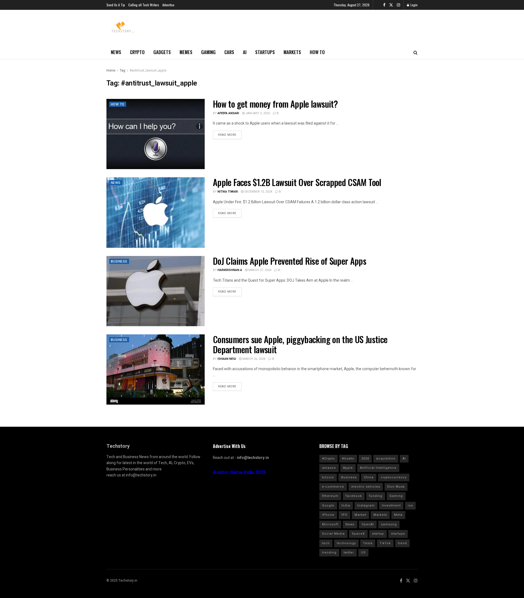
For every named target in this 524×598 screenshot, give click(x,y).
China (369, 477)
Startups (265, 52)
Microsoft (330, 524)
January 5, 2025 (257, 113)
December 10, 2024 (257, 191)
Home (110, 70)
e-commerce (333, 486)
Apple (348, 468)
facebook (354, 496)
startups (398, 533)
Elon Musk (396, 486)
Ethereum (330, 496)
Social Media (333, 533)
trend (402, 543)
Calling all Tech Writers (143, 4)
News (116, 52)
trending (329, 552)
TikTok (385, 543)
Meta (398, 514)
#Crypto (328, 458)
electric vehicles (365, 486)
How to (317, 52)
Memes (186, 52)
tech (326, 543)
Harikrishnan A (230, 270)
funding (375, 496)
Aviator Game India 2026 (239, 472)
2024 (365, 458)
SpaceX (358, 533)
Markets (292, 52)
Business (119, 261)
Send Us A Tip (115, 4)
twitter (349, 552)
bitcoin (328, 477)
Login (414, 4)
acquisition (385, 458)
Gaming (208, 52)
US (363, 552)
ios (410, 505)
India (345, 505)
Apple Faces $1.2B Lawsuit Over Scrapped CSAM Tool (297, 182)
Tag (122, 70)
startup (378, 533)
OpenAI (368, 524)
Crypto (137, 52)
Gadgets (162, 52)
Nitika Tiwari (228, 191)
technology (346, 543)
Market (360, 514)
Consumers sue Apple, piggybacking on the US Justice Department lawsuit (300, 344)
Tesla (368, 543)
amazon (329, 468)
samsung (389, 524)
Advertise (168, 4)
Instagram (366, 505)
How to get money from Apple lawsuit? (275, 103)
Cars (229, 52)
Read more (227, 134)
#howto (348, 458)
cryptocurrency (394, 477)
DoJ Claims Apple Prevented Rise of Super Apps (289, 260)
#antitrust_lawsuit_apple (148, 70)
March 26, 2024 (253, 359)
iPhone (328, 514)
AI (244, 52)
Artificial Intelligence (378, 468)
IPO (344, 514)
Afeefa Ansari (228, 113)
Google (328, 505)
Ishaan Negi (227, 359)
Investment (391, 505)
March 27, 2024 (259, 270)
